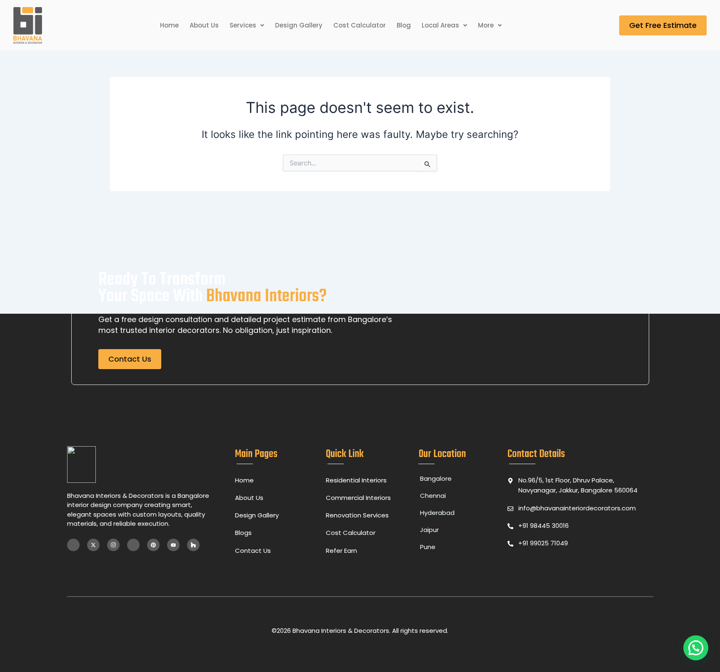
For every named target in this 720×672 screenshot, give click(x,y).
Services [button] (243, 25)
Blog (404, 25)
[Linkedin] (133, 545)
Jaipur (429, 529)
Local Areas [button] (440, 25)
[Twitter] (93, 545)
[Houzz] (193, 545)
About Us (204, 25)
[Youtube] (173, 545)
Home (169, 25)
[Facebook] (73, 545)
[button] (247, 25)
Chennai (433, 495)
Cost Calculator (359, 25)
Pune (427, 546)
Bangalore (436, 478)
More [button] (486, 25)
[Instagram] (113, 545)
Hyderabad (437, 512)
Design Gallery (298, 25)
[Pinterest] (153, 545)
